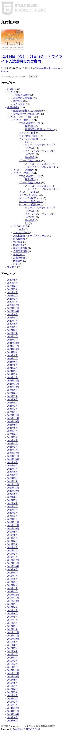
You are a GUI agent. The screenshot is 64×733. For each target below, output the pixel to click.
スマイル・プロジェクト (38, 163)
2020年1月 (12, 519)
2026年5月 (12, 289)
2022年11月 (13, 418)
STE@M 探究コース (29, 123)
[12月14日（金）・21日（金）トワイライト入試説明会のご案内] (12, 49)
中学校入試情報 (21, 95)
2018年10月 (13, 566)
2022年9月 (12, 424)
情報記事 (18, 245)
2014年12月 (13, 708)
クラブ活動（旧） (28, 135)
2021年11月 (13, 456)
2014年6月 (12, 720)
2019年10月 (13, 528)
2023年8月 (12, 393)
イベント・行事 (27, 132)
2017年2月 (12, 626)
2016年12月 (13, 632)
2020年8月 (12, 497)
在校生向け (19, 254)
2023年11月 (13, 383)
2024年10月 (13, 349)
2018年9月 (12, 569)
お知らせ (12, 89)
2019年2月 (12, 553)
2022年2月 (12, 446)
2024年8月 (12, 355)
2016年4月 (12, 657)
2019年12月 (13, 522)
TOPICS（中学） (22, 173)
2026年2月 (12, 298)
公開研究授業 (20, 251)
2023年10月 (13, 387)
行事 (15, 264)
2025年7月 (12, 320)
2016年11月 (13, 635)
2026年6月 (12, 286)
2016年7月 (12, 648)
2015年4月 (12, 695)
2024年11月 (13, 346)
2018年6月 (12, 579)
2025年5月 (12, 327)
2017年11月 (13, 598)
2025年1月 (12, 339)
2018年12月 (13, 560)
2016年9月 (12, 642)
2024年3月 (12, 371)
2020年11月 (13, 487)
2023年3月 (12, 406)
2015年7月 (12, 686)
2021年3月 (12, 478)
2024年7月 (12, 358)
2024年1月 (12, 377)
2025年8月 (12, 317)
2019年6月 (12, 541)
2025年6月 (12, 324)
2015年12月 (13, 670)
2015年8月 (12, 683)
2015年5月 (12, 692)
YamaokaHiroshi (43, 68)
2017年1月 (12, 629)
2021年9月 (12, 462)
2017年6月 (12, 613)
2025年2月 (12, 336)
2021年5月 (12, 475)
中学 (21, 229)
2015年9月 (12, 679)
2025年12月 (13, 305)
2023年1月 (12, 412)
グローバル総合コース (31, 201)
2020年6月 (12, 503)
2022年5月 (12, 437)
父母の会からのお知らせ (26, 113)
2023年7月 (12, 396)
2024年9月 (12, 352)
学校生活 (18, 101)
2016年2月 (12, 664)
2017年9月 (12, 604)
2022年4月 (12, 440)
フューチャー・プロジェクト (40, 167)
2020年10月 (13, 491)
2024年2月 (12, 374)
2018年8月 (12, 572)
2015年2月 (12, 701)
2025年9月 (12, 314)
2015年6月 (12, 689)
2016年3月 (12, 661)
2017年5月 (12, 616)
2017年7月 (12, 610)
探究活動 (30, 126)
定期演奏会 (19, 257)
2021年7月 (12, 468)
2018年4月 (12, 585)
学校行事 (18, 242)
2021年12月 (13, 453)
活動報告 (18, 261)
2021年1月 (12, 481)
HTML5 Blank (33, 729)
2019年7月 (12, 538)
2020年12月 (13, 484)
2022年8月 (12, 428)
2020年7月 (12, 500)
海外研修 (30, 157)
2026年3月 (12, 295)
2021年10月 (13, 459)
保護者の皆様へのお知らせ (27, 110)
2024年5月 (12, 365)
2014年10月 (13, 714)
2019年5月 (12, 544)
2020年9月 (12, 494)
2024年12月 (13, 343)
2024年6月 (12, 361)
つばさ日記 (19, 226)
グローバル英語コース (31, 139)
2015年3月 (12, 698)
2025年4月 (12, 330)
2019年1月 (12, 557)
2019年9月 (12, 531)
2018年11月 (13, 563)
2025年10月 (13, 311)
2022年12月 (13, 415)
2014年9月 (12, 717)
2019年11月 (13, 525)
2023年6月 (12, 399)
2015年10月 (13, 676)
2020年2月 (12, 516)
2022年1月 (12, 450)
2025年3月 (12, 333)
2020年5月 (12, 506)
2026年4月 (12, 292)
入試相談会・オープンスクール (29, 235)
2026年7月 (12, 283)
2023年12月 (13, 380)
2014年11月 (13, 711)
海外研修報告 (20, 248)
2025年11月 (13, 308)
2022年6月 (12, 434)
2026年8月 (12, 280)
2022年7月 (12, 431)
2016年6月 (12, 651)
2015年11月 (13, 673)
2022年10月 (13, 421)
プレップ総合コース (29, 160)
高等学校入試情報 (22, 98)
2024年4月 (12, 368)
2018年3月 (12, 588)
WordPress (18, 729)
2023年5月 (12, 402)
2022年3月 (12, 443)
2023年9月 (12, 390)
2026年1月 (12, 302)
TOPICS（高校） (22, 120)
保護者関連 (13, 107)
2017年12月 (13, 594)
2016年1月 (12, 667)
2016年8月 (12, 645)
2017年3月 (12, 623)
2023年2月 (12, 409)
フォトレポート (21, 232)
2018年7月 (12, 576)
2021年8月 (12, 465)
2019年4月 (12, 547)
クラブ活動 (19, 104)
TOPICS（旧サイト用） (19, 117)
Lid (26, 142)
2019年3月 (12, 550)
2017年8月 (12, 607)
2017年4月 (12, 620)
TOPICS (11, 92)
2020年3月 (12, 513)
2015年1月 (12, 705)
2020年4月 (12, 509)
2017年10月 (13, 601)
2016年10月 (13, 638)
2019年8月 (12, 535)
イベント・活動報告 (24, 170)
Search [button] (34, 76)
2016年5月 (12, 654)
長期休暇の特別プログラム (39, 129)
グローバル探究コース (31, 198)
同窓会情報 (19, 238)
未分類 (10, 267)
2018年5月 (12, 582)
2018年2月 (12, 591)
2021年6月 (12, 472)
